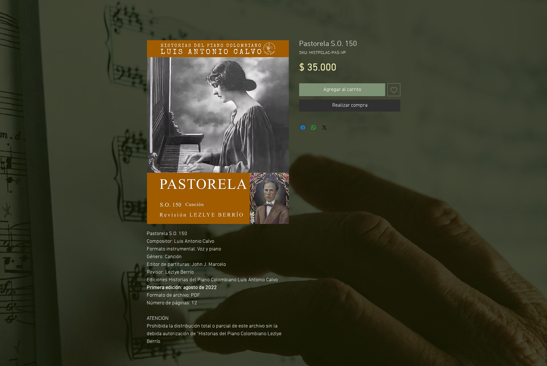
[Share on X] (324, 127)
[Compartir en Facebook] (302, 127)
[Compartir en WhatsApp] (313, 127)
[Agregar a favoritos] (393, 89)
